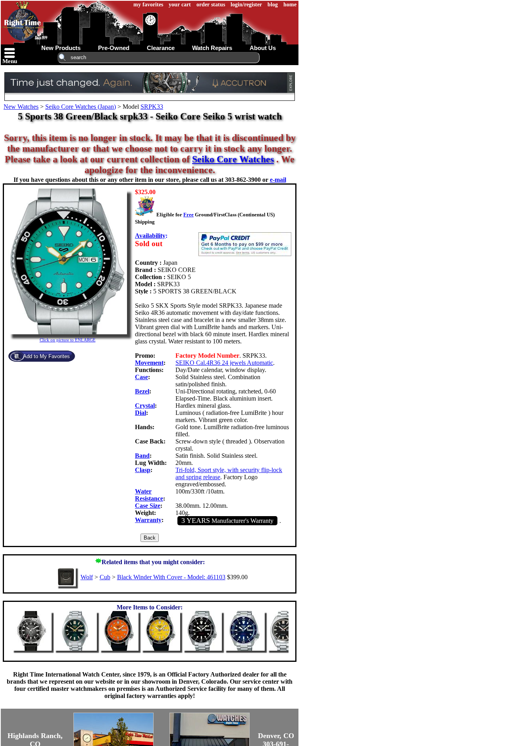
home (289, 5)
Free (188, 215)
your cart (180, 5)
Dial (140, 412)
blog (272, 5)
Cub (105, 577)
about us (263, 47)
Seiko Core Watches (233, 159)
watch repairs (212, 47)
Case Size (147, 505)
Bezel (142, 391)
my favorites (148, 5)
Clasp (142, 469)
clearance (161, 47)
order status (210, 5)
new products (61, 47)
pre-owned (113, 47)
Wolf (87, 577)
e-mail (278, 179)
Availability (150, 235)
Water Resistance (149, 495)
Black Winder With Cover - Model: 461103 (171, 577)
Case (141, 377)
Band (142, 455)
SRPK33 (151, 106)
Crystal (145, 405)
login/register (246, 5)
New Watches (21, 106)
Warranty (148, 520)
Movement (149, 362)
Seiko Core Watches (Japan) (80, 106)
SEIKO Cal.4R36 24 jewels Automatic (224, 362)
